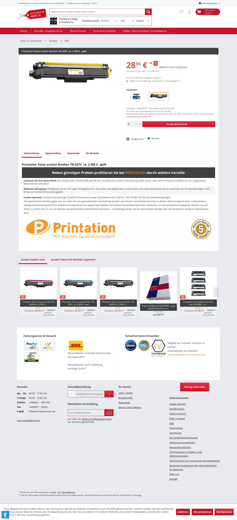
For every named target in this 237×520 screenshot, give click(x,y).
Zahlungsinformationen (182, 442)
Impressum (175, 432)
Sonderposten (176, 408)
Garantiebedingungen (158, 197)
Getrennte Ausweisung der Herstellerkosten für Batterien (193, 467)
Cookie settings (177, 404)
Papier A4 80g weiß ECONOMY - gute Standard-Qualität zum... (158, 307)
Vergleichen (137, 139)
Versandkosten (68, 492)
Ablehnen (183, 511)
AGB (171, 423)
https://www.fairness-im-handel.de (186, 354)
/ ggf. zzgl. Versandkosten (147, 71)
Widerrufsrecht (177, 413)
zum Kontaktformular (28, 420)
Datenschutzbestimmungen (97, 419)
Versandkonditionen (180, 447)
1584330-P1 (141, 108)
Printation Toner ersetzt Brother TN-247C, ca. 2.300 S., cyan (78, 303)
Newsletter (124, 402)
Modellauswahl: (91, 20)
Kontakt (173, 479)
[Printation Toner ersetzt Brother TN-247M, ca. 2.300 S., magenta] (38, 283)
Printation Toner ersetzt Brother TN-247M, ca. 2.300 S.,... (38, 303)
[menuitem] (100, 12)
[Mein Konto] (190, 12)
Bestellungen (125, 397)
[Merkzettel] (182, 12)
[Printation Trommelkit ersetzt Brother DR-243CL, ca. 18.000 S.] (198, 283)
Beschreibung (31, 153)
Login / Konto (125, 392)
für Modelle (92, 153)
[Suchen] (148, 12)
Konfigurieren (224, 511)
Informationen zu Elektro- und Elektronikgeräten (185, 454)
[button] (5, 514)
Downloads (73, 153)
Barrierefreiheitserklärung (183, 437)
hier (139, 495)
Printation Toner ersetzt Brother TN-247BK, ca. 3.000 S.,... (118, 303)
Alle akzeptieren (202, 511)
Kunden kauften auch (33, 259)
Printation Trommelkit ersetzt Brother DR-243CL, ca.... (198, 303)
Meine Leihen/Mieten (130, 407)
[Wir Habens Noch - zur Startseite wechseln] (34, 15)
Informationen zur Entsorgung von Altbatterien (194, 460)
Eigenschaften (53, 153)
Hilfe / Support (177, 418)
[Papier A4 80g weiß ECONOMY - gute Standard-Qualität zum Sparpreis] (158, 287)
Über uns (174, 474)
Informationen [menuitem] (209, 3)
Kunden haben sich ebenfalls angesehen (73, 259)
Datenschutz (176, 428)
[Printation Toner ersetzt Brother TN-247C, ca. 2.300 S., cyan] (78, 283)
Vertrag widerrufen (194, 386)
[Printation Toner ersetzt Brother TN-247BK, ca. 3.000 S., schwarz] (118, 283)
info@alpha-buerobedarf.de (138, 116)
